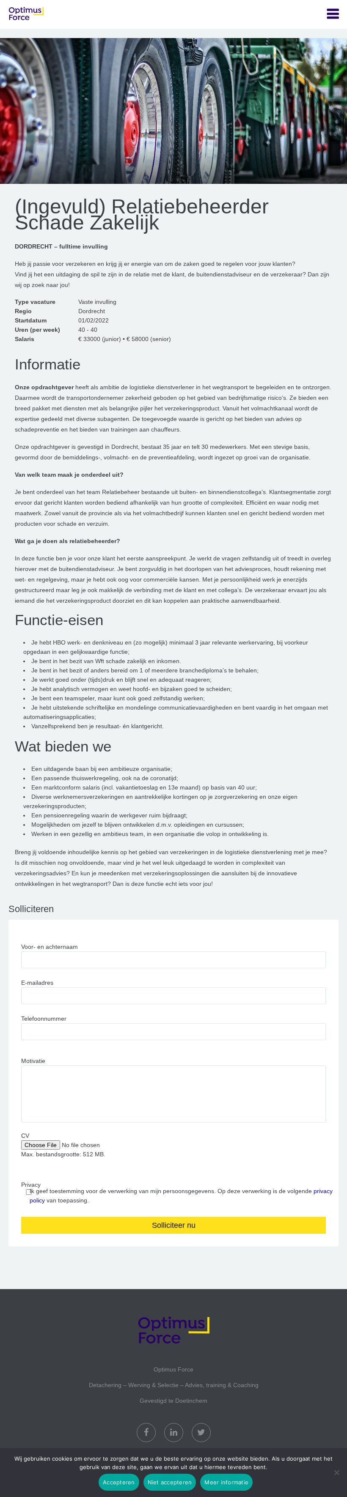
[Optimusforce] (50, 14)
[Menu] (333, 14)
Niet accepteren (170, 1482)
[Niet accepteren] (336, 1472)
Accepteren (119, 1482)
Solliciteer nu (174, 1225)
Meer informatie (226, 1482)
